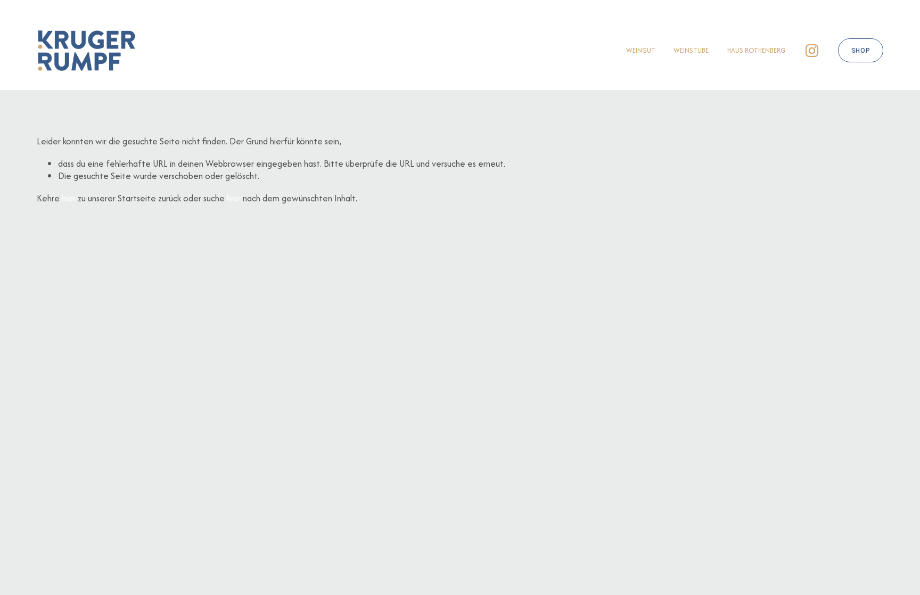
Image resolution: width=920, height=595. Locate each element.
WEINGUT (640, 50)
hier (69, 198)
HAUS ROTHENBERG (756, 50)
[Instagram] (812, 51)
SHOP (860, 50)
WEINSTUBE (691, 50)
